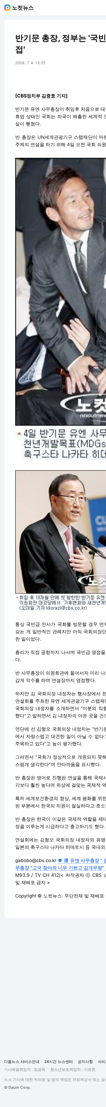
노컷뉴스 (23, 7)
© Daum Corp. (17, 1087)
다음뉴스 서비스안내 (21, 1061)
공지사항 (85, 1061)
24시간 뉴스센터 (58, 1061)
